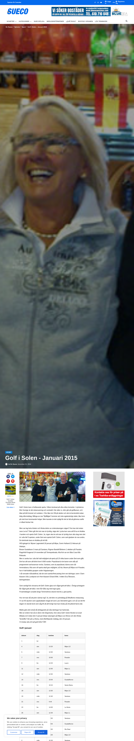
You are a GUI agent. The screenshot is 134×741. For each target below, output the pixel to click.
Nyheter (17, 27)
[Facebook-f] (95, 2)
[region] (27, 726)
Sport (24, 27)
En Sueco (9, 27)
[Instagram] (98, 2)
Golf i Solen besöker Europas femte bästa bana (10, 501)
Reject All (27, 732)
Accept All (41, 732)
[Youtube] (101, 2)
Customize (13, 732)
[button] (12, 21)
